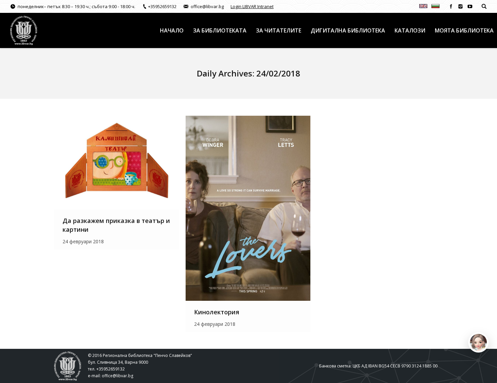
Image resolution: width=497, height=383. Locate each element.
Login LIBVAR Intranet (252, 6)
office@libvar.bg (117, 376)
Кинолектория (216, 312)
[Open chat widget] (478, 342)
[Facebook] (451, 6)
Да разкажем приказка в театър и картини (116, 225)
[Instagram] (460, 6)
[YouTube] (470, 6)
